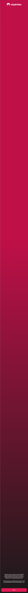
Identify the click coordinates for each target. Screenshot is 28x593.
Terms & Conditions (14, 583)
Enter (14, 590)
